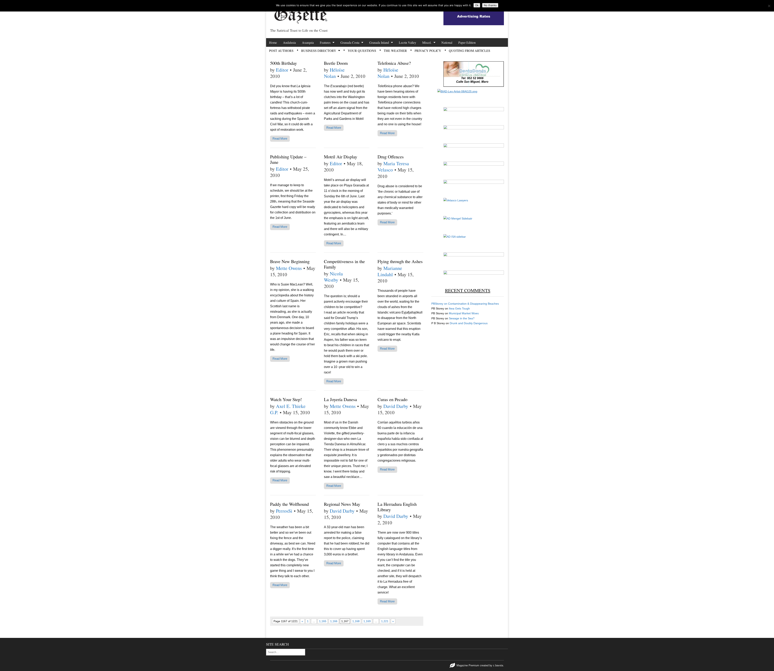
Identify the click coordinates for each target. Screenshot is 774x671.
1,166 (333, 621)
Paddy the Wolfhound (289, 504)
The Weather (395, 50)
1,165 (322, 621)
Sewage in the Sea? (461, 318)
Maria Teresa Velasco (393, 166)
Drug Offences (391, 157)
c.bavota (498, 665)
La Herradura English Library (397, 506)
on (439, 303)
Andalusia (289, 42)
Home (273, 42)
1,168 (356, 621)
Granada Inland (379, 42)
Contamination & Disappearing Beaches (473, 303)
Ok (477, 5)
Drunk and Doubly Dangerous (469, 323)
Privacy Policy (428, 50)
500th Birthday (283, 63)
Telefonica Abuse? (394, 63)
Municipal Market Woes (464, 313)
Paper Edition (467, 42)
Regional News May (342, 504)
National (446, 42)
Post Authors (281, 50)
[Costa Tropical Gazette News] (300, 13)
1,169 (367, 621)
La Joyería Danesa (340, 399)
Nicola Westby (333, 276)
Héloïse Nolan (334, 73)
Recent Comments (467, 290)
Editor (282, 70)
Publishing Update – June (288, 159)
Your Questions (362, 50)
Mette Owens (289, 268)
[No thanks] (769, 6)
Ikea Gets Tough (459, 308)
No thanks (490, 5)
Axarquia (308, 42)
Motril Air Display (340, 157)
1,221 (384, 621)
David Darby (395, 406)
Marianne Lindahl (390, 271)
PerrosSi (284, 511)
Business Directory (318, 50)
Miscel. (427, 42)
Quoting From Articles (469, 50)
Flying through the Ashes (400, 261)
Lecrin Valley (407, 42)
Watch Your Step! (286, 399)
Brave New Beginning (290, 261)
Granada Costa (349, 42)
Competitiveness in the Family (344, 264)
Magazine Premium (468, 665)
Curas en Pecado (392, 399)
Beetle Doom (336, 63)
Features (325, 42)
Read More (280, 138)
